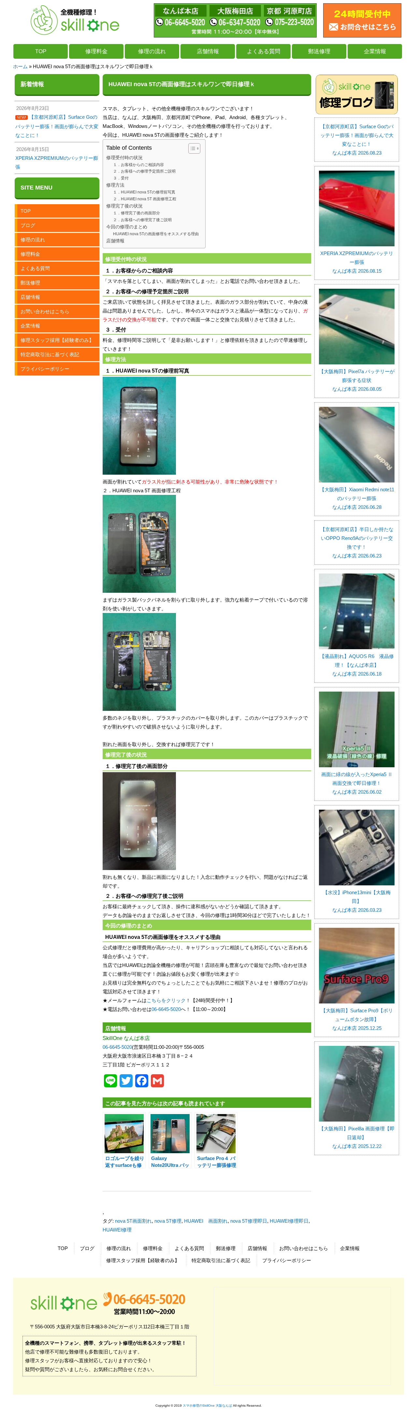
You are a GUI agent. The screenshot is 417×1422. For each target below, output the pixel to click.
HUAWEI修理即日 (289, 1221)
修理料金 (96, 51)
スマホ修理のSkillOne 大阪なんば (207, 1405)
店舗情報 (208, 51)
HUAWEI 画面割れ (206, 1221)
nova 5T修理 (167, 1221)
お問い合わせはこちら (45, 311)
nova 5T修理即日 (248, 1221)
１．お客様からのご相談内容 (138, 164)
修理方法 (115, 185)
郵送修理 (319, 51)
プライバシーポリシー (45, 369)
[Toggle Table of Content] (191, 148)
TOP (40, 51)
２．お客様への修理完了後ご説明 (142, 220)
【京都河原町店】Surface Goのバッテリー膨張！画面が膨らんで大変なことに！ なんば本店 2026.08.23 (357, 140)
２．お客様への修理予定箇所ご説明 (144, 171)
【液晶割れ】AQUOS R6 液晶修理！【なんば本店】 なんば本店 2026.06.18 (357, 665)
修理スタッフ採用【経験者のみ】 (57, 340)
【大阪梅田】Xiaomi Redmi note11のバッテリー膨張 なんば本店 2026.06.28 (357, 498)
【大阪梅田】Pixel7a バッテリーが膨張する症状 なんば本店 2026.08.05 (357, 380)
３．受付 (121, 178)
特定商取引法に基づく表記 (50, 354)
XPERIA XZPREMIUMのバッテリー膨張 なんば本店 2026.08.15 (356, 262)
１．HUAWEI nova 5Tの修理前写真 (144, 192)
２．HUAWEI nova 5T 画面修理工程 (144, 199)
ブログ (28, 225)
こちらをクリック (166, 1000)
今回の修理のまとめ (126, 226)
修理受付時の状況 (124, 157)
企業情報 (375, 51)
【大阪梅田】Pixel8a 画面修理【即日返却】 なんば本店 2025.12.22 (357, 1137)
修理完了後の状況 (124, 206)
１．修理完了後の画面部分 (136, 213)
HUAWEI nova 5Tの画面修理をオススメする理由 (156, 234)
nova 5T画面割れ (133, 1221)
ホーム (20, 66)
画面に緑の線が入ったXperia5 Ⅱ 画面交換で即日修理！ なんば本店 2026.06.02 (358, 783)
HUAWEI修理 (117, 1229)
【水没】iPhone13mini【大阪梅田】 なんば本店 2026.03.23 (357, 901)
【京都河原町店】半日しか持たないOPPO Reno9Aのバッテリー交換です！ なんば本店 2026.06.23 (357, 542)
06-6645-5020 (166, 1009)
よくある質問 (263, 51)
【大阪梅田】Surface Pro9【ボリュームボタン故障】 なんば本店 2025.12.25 (357, 1019)
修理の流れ (152, 51)
